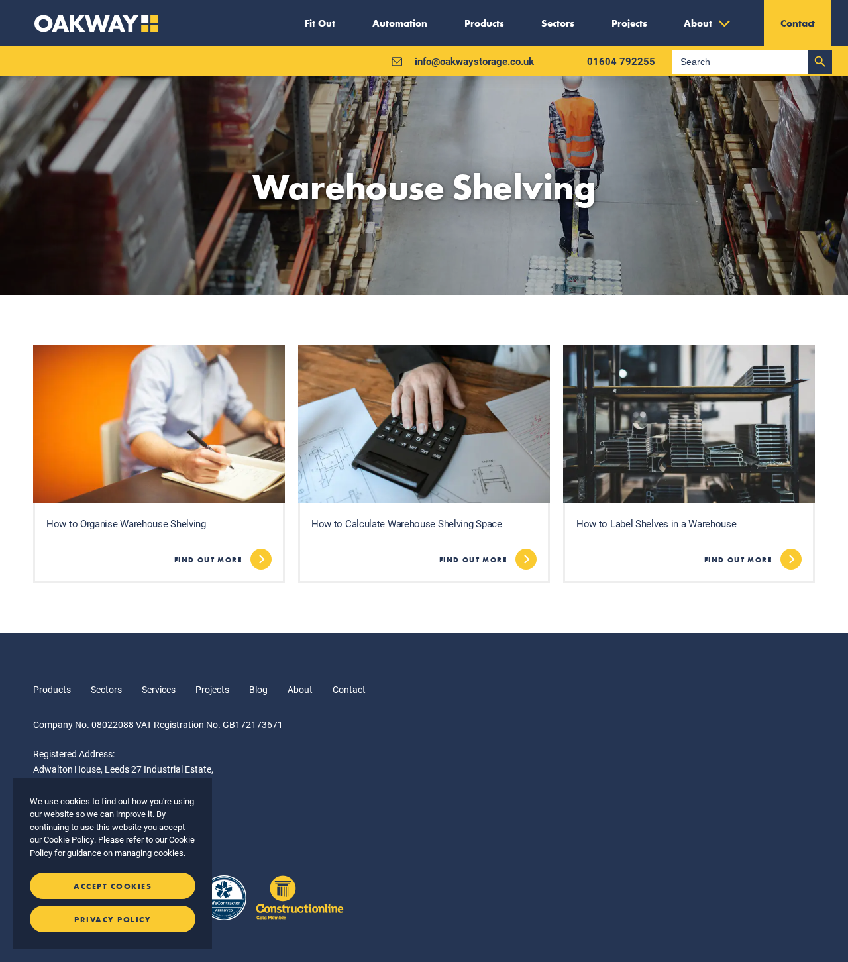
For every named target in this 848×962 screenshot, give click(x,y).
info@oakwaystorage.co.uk (474, 61)
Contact (349, 689)
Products (52, 689)
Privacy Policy (112, 919)
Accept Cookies (113, 886)
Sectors (106, 689)
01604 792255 (621, 61)
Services (159, 689)
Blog (258, 689)
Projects (212, 689)
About (300, 689)
